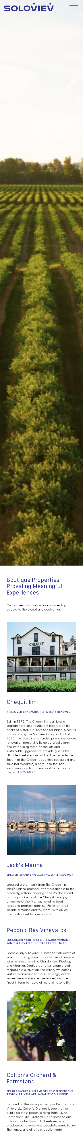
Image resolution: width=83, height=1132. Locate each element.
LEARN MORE (26, 772)
